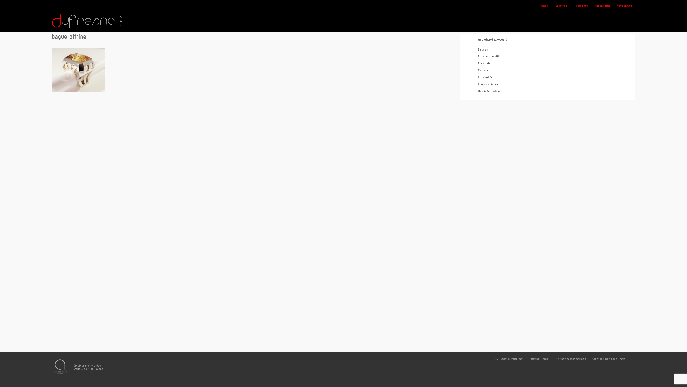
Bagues (483, 49)
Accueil (544, 5)
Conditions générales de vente (608, 358)
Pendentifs (485, 77)
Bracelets (484, 63)
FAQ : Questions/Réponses (508, 358)
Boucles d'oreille (489, 56)
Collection (561, 5)
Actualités (582, 5)
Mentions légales (540, 358)
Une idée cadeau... (490, 91)
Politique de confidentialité (571, 358)
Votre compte (624, 5)
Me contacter (602, 5)
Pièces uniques (488, 84)
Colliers (483, 70)
